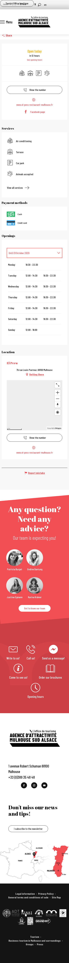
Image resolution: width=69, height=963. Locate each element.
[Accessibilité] (35, 4)
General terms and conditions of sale (28, 897)
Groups (29, 944)
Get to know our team (34, 608)
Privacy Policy (46, 893)
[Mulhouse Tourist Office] (34, 21)
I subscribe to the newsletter (28, 828)
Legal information (25, 893)
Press (40, 944)
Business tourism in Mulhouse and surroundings (35, 940)
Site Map (56, 897)
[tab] (31, 253)
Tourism (34, 936)
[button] (39, 5)
